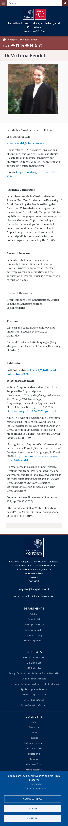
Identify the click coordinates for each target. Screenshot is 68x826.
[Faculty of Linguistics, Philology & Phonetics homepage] (40, 14)
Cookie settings (32, 798)
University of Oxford (34, 31)
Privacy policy (35, 783)
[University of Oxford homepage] (28, 14)
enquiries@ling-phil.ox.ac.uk (34, 589)
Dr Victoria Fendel (29, 39)
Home (4, 39)
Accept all (33, 818)
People (13, 39)
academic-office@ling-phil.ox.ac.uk (33, 596)
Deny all (32, 808)
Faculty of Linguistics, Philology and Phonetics (34, 25)
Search (65, 3)
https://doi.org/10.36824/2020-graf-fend (31, 411)
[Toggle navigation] (3, 3)
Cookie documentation (36, 788)
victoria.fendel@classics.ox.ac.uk (26, 143)
